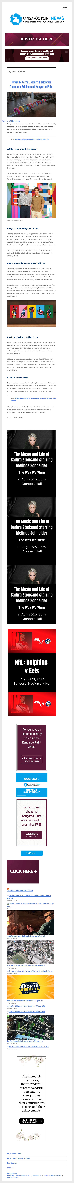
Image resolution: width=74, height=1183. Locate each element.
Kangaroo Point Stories (14, 1153)
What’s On (10, 1168)
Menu (65, 7)
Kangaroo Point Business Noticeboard (18, 1158)
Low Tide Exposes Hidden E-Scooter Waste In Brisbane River (25, 1041)
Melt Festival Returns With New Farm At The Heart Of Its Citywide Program (31, 971)
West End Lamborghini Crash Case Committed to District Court (26, 966)
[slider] (29, 714)
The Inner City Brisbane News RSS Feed (20, 890)
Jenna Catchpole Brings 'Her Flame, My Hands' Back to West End (26, 936)
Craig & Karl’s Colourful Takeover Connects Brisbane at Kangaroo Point (31, 84)
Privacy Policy (10, 1175)
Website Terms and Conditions (23, 1175)
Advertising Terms (37, 1175)
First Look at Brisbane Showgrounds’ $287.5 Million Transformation (29, 1046)
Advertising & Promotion (12, 1177)
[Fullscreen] (54, 714)
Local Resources (12, 1163)
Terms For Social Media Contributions (52, 1175)
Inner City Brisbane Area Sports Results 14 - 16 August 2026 (25, 1001)
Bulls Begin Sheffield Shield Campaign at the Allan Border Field (31, 139)
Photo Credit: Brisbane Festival (11, 121)
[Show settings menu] (50, 714)
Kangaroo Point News (12, 1173)
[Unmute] (46, 714)
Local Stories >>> (31, 853)
